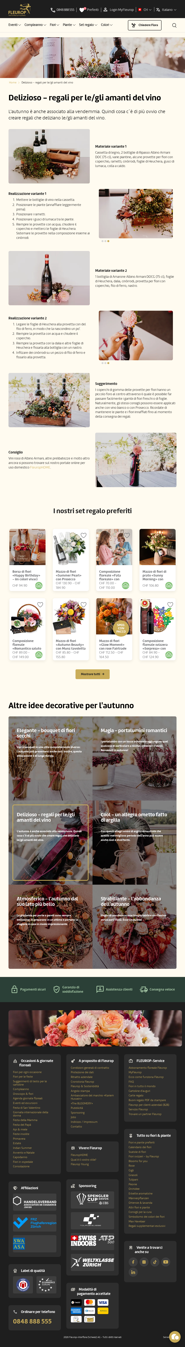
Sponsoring (78, 1112)
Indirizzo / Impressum (84, 1122)
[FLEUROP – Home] (19, 10)
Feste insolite (21, 1134)
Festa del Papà (22, 1124)
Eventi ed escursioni (25, 1103)
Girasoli (133, 1175)
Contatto (76, 1126)
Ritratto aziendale (81, 1077)
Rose (132, 1165)
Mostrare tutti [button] (90, 674)
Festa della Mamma (25, 1120)
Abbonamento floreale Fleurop (148, 1067)
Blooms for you (138, 1161)
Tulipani (133, 1179)
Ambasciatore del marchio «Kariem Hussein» (92, 1097)
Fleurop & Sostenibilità (85, 1086)
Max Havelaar (137, 1221)
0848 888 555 (32, 1321)
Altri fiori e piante (139, 1207)
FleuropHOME (40, 467)
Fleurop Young (80, 1164)
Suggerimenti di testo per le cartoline (30, 1083)
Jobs (73, 1117)
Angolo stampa (80, 1091)
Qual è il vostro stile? (83, 1159)
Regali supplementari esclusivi (147, 1226)
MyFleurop (135, 1072)
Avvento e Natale (24, 1152)
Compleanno (21, 1089)
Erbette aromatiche (140, 1193)
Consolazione (21, 1166)
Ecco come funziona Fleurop (146, 1077)
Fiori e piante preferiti (142, 1142)
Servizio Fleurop (138, 1109)
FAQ (131, 1081)
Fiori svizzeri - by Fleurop (144, 1156)
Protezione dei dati (82, 1072)
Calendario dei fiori (140, 1147)
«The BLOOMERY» (82, 1103)
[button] (14, 25)
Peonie (133, 1184)
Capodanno (20, 1157)
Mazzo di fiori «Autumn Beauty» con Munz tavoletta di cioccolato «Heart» (71, 648)
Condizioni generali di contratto (90, 1067)
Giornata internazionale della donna (30, 1114)
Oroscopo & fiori (23, 1093)
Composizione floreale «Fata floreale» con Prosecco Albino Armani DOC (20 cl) (113, 579)
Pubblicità (77, 1108)
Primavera (19, 1138)
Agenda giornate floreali (27, 1098)
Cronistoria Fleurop (82, 1081)
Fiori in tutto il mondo (142, 1086)
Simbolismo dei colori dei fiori (147, 1216)
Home (12, 82)
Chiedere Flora (148, 25)
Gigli (131, 1170)
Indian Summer (22, 1148)
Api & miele (20, 1129)
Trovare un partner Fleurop (145, 1114)
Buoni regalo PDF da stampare (147, 1100)
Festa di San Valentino (26, 1107)
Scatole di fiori (137, 1152)
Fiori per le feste (23, 1076)
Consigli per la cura (140, 1212)
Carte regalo (136, 1095)
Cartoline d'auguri (139, 1091)
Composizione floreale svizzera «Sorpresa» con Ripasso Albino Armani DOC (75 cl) (157, 648)
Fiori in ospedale (23, 1162)
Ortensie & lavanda (140, 1202)
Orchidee (134, 1188)
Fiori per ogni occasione (27, 1072)
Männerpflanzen (139, 1198)
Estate (17, 1143)
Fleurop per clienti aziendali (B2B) (149, 1105)
